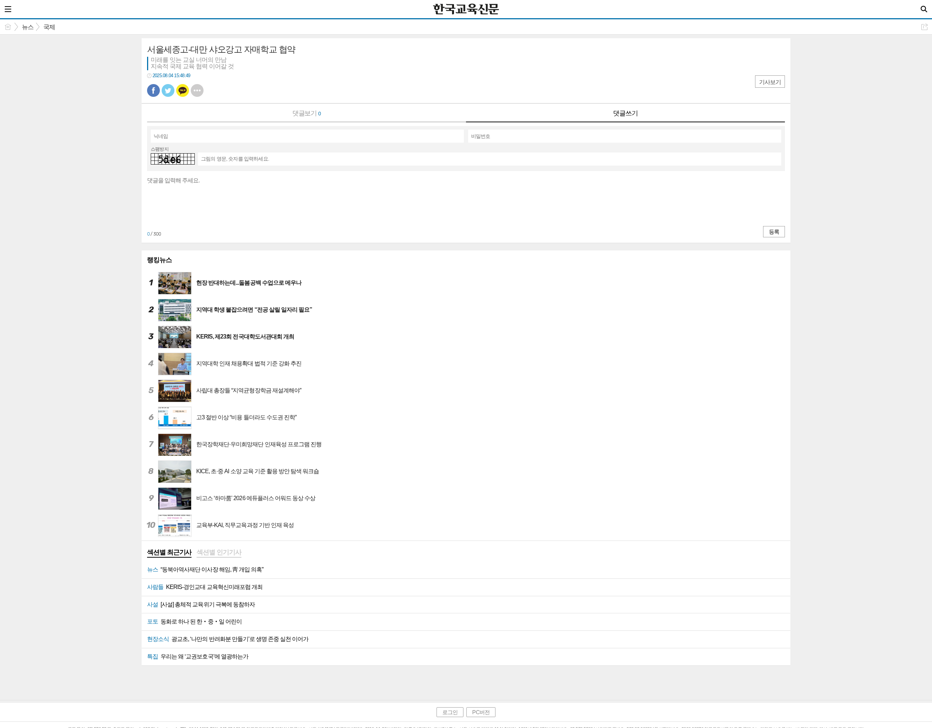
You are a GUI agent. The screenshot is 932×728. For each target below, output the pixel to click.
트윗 (168, 90)
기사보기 (770, 82)
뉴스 (27, 27)
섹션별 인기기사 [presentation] (219, 552)
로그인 (450, 712)
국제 (49, 27)
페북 (153, 90)
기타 (197, 90)
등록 (774, 232)
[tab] (169, 553)
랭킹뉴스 (159, 260)
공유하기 (924, 27)
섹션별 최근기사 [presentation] (169, 552)
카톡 (182, 90)
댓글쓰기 (625, 113)
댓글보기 (306, 113)
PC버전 (480, 712)
